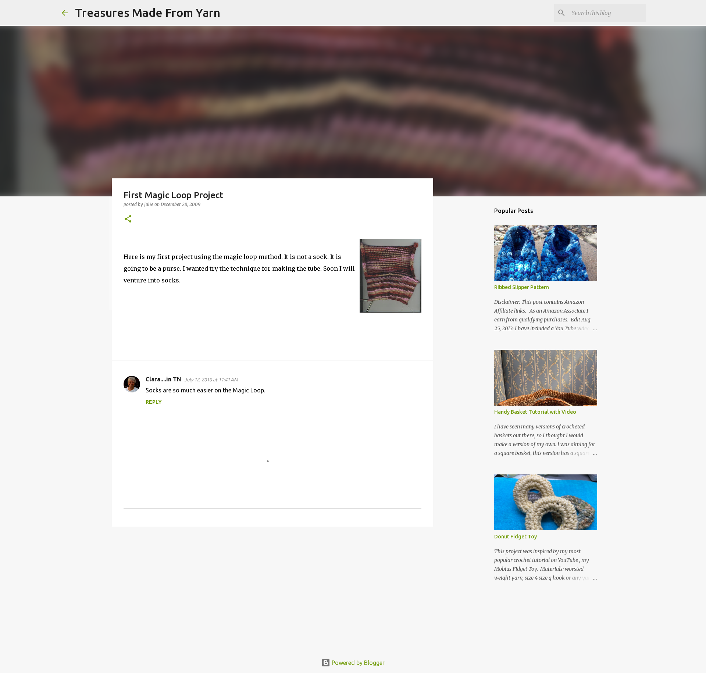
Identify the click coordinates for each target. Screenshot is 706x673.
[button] (128, 219)
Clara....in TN (163, 379)
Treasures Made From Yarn (147, 12)
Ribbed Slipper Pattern (521, 287)
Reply (154, 402)
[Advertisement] (272, 589)
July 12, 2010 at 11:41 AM (211, 379)
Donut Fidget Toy (515, 537)
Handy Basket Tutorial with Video (535, 412)
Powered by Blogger (357, 662)
